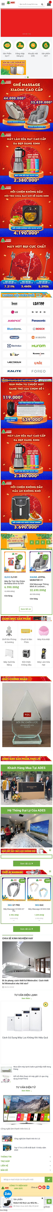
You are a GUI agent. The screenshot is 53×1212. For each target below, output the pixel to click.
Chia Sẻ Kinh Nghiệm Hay (17, 938)
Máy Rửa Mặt (43, 639)
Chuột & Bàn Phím (26, 640)
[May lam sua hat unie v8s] (26, 454)
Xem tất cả (26, 609)
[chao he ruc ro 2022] (26, 380)
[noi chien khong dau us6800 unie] (26, 505)
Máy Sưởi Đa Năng (9, 663)
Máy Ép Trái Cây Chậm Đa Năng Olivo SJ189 (14, 582)
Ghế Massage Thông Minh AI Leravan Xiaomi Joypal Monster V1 (39, 585)
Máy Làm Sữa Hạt (43, 663)
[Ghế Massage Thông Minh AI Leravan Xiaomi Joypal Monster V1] (40, 562)
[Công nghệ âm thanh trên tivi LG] (7, 1138)
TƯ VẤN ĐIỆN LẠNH (25, 994)
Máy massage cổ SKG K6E (39, 909)
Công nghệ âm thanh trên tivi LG (27, 1139)
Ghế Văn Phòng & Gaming (9, 640)
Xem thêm (26, 998)
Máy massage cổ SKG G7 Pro (13, 910)
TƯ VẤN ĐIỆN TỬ (26, 1087)
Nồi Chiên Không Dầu (26, 663)
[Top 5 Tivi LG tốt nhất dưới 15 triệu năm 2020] (7, 1147)
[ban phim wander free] (26, 402)
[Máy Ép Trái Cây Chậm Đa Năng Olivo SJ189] (15, 562)
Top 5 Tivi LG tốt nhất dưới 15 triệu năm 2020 (30, 1149)
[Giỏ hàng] (48, 5)
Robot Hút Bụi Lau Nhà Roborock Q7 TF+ (31, 1203)
